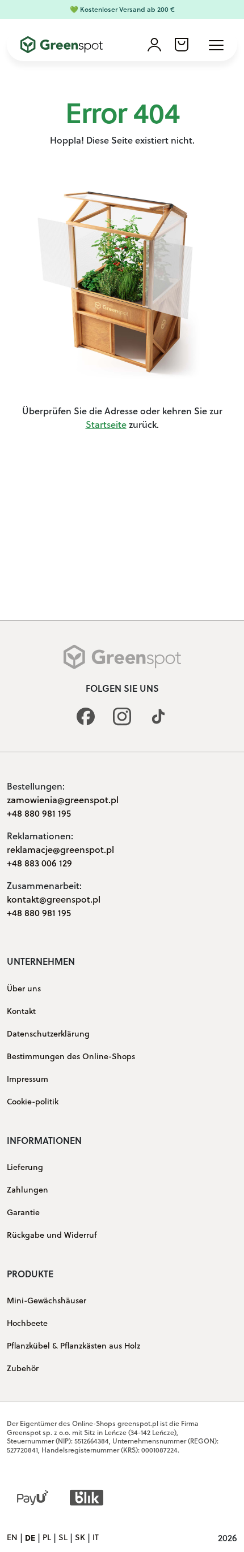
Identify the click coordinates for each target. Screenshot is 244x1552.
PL (47, 1538)
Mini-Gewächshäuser (46, 1300)
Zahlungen (27, 1189)
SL (63, 1538)
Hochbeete (27, 1323)
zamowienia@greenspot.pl (63, 799)
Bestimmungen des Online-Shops (71, 1056)
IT (95, 1538)
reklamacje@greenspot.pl (60, 849)
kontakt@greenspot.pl (53, 898)
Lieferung (25, 1167)
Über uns (24, 988)
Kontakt (21, 1011)
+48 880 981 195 (39, 813)
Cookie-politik (32, 1101)
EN (12, 1538)
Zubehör (23, 1368)
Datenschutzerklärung (48, 1033)
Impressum (27, 1079)
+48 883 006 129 (39, 862)
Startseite (106, 424)
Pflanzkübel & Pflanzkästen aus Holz (73, 1345)
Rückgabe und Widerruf (52, 1235)
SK (80, 1538)
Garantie (23, 1212)
